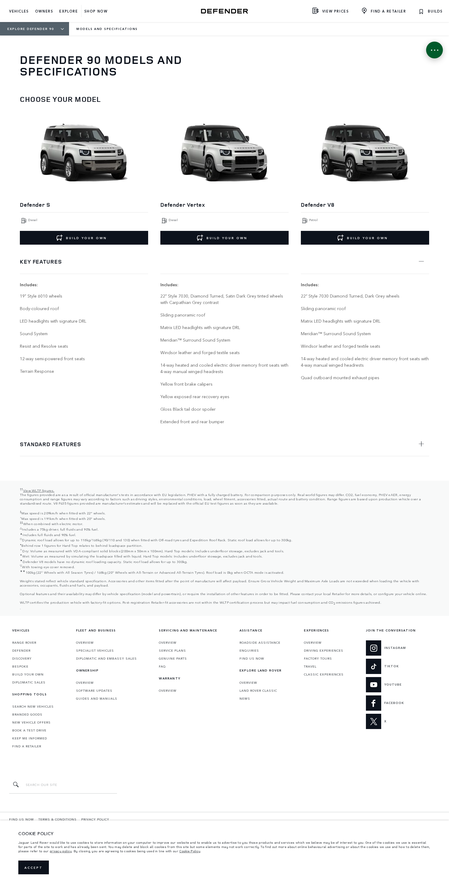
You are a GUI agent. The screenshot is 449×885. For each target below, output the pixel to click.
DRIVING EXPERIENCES (323, 650)
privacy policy (61, 851)
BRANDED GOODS (27, 714)
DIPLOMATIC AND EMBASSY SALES (106, 658)
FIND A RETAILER (26, 746)
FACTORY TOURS (318, 658)
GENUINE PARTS (173, 658)
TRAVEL (310, 666)
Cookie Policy (189, 851)
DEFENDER (21, 650)
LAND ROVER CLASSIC (258, 690)
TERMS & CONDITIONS (57, 819)
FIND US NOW (251, 658)
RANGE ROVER (24, 642)
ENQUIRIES (249, 650)
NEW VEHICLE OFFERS (31, 722)
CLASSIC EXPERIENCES (324, 674)
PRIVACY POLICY (95, 819)
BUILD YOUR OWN (86, 238)
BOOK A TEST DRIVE (29, 730)
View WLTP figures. (38, 490)
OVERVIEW (85, 642)
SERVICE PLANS (172, 650)
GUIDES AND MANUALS (96, 698)
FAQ (162, 666)
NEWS (244, 698)
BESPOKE (20, 666)
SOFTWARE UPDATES (94, 690)
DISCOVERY (22, 658)
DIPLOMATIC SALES (29, 682)
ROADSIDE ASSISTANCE (259, 642)
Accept (33, 867)
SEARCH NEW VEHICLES (33, 706)
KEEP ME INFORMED (29, 738)
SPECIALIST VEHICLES (95, 650)
